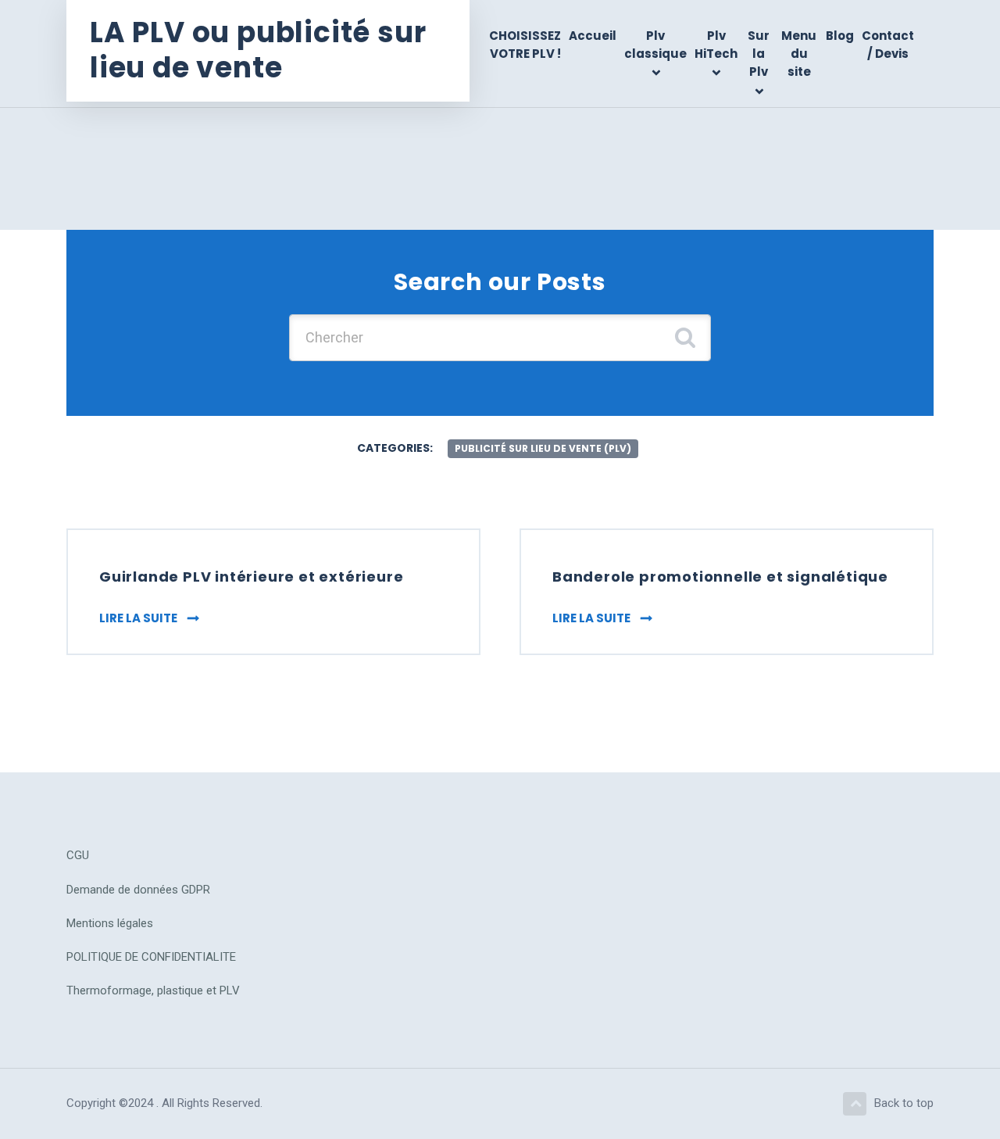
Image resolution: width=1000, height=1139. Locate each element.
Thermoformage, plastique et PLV (153, 990)
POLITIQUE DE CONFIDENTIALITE (151, 957)
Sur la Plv (759, 54)
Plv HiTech (716, 44)
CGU (77, 855)
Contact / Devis (888, 44)
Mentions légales (109, 923)
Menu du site (798, 54)
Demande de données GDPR (138, 890)
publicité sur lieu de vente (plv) (543, 448)
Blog (840, 35)
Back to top (904, 1103)
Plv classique (655, 44)
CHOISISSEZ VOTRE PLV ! (525, 44)
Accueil (592, 35)
